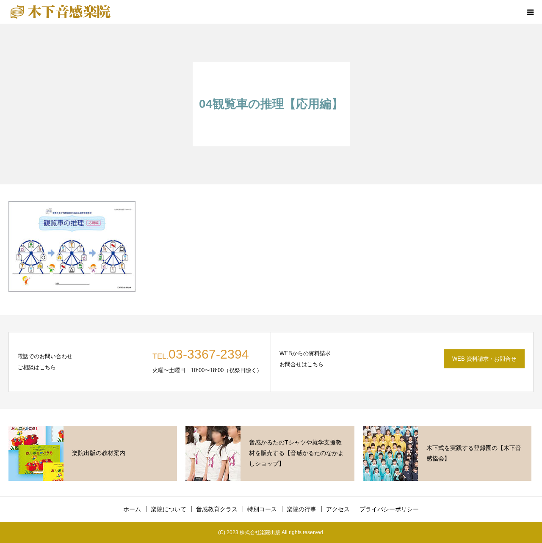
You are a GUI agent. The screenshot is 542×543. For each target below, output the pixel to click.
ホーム (132, 509)
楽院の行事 (301, 509)
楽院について (168, 509)
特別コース (262, 509)
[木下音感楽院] (60, 12)
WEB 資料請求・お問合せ (484, 359)
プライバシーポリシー (389, 509)
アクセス (338, 509)
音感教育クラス (217, 509)
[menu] (530, 12)
